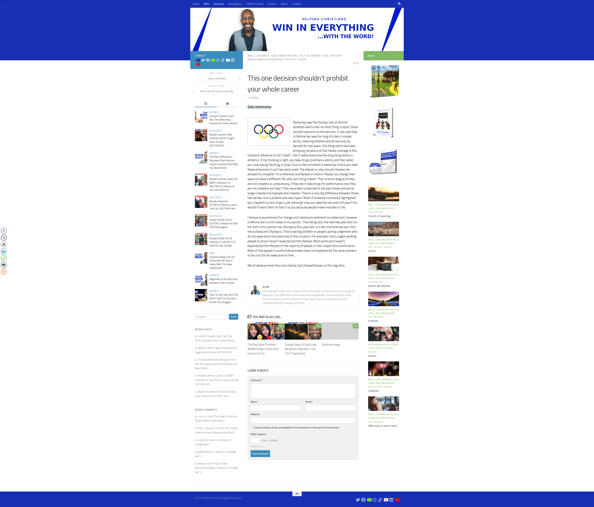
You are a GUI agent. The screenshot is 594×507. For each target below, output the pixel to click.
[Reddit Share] (4, 272)
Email (309, 401)
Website (255, 414)
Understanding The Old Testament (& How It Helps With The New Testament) (222, 262)
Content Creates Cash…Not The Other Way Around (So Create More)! (223, 119)
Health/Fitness (254, 4)
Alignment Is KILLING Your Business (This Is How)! (223, 281)
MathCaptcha (260, 446)
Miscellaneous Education (265, 59)
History (336, 56)
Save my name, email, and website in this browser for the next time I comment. (297, 427)
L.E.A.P (372, 251)
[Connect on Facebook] (208, 60)
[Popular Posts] (227, 103)
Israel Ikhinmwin (206, 440)
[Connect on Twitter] (203, 60)
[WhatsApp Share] (4, 258)
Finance (272, 4)
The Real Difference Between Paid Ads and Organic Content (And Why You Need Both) (223, 162)
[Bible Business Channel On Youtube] (213, 60)
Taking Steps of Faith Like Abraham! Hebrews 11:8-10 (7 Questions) (300, 349)
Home (195, 4)
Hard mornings (331, 344)
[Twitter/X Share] (4, 238)
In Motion (373, 321)
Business (219, 4)
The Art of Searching (379, 216)
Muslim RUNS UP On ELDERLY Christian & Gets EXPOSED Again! (223, 223)
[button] (3, 278)
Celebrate (373, 391)
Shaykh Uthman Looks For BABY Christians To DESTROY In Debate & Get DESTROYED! (223, 184)
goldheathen (204, 452)
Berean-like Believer (379, 286)
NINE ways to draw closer (382, 426)
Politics (290, 59)
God (325, 56)
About (284, 4)
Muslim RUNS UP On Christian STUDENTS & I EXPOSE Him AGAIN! (222, 242)
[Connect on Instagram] (218, 60)
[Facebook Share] (4, 231)
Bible (206, 4)
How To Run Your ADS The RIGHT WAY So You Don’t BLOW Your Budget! (223, 298)
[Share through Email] (4, 244)
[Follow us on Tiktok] (223, 60)
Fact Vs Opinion (309, 56)
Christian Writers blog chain (383, 344)
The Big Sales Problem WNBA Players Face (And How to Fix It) (263, 349)
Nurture (372, 356)
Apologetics (235, 4)
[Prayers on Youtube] (228, 60)
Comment (257, 380)
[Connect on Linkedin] (233, 60)
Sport (303, 59)
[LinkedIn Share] (4, 251)
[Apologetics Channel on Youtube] (198, 64)
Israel (254, 97)
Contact (296, 4)
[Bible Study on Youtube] (198, 60)
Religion (378, 212)
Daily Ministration (284, 56)
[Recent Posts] (206, 103)
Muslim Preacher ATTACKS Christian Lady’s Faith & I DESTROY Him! (223, 205)
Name (254, 401)
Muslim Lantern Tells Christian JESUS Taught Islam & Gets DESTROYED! (221, 140)
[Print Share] (4, 265)
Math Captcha (258, 434)
